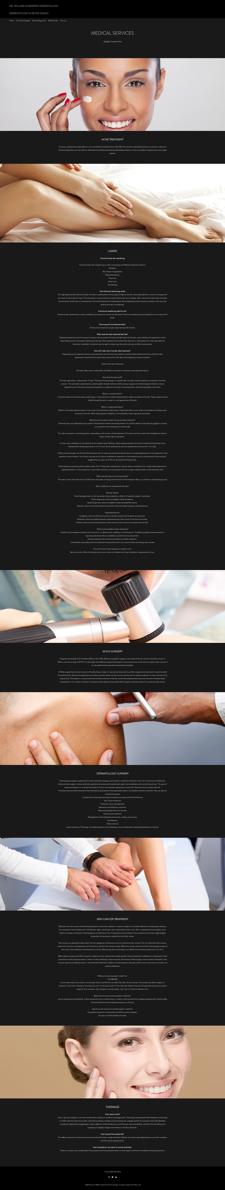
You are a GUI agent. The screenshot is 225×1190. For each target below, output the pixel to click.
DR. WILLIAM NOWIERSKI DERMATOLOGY (33, 6)
